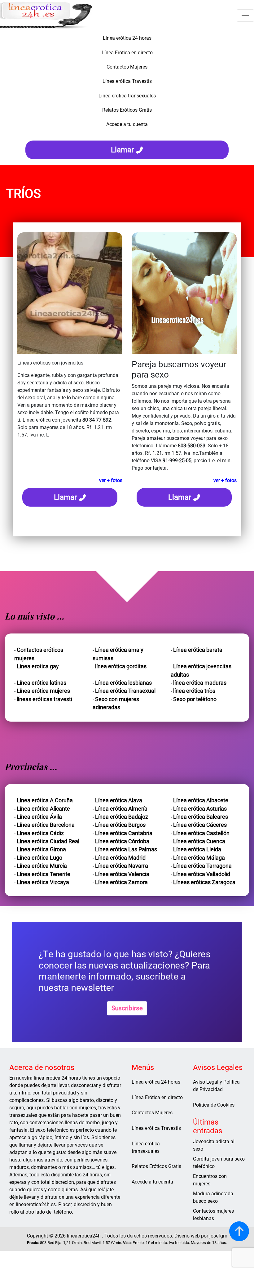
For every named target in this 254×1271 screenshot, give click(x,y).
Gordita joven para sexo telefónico (219, 1162)
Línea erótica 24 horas (156, 1082)
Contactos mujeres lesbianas (213, 1214)
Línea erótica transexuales (146, 1147)
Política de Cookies (213, 1105)
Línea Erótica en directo (157, 1097)
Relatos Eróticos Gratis (156, 1166)
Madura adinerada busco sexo (213, 1197)
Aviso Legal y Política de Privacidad (216, 1085)
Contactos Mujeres (152, 1113)
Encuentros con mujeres (210, 1180)
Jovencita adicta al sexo (213, 1145)
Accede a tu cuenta (152, 1182)
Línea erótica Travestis (156, 1128)
